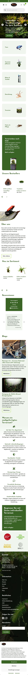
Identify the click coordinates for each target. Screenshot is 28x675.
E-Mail (4, 626)
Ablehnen (14, 666)
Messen (4, 582)
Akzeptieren (14, 662)
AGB (3, 603)
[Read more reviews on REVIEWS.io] (14, 308)
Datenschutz (11, 673)
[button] (3, 4)
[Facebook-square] (3, 618)
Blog (3, 590)
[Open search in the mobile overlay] (14, 10)
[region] (14, 322)
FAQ (3, 586)
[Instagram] (6, 618)
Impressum (17, 673)
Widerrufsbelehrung (7, 601)
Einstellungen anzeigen (14, 670)
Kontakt (4, 584)
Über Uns (4, 580)
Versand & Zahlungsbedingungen (10, 609)
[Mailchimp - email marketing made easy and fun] (14, 637)
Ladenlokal (5, 588)
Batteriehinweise (6, 607)
